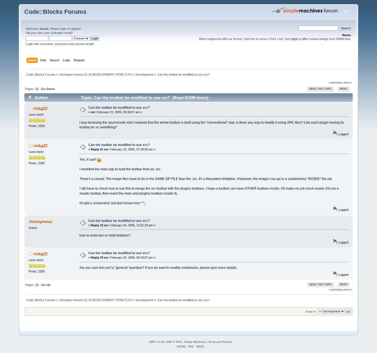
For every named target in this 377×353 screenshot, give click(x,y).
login (63, 28)
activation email (61, 32)
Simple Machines (195, 341)
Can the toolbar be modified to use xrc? (119, 108)
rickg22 (40, 108)
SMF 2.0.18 (156, 341)
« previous (336, 82)
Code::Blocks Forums (55, 11)
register (76, 28)
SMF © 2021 (174, 341)
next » (348, 82)
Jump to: (310, 311)
